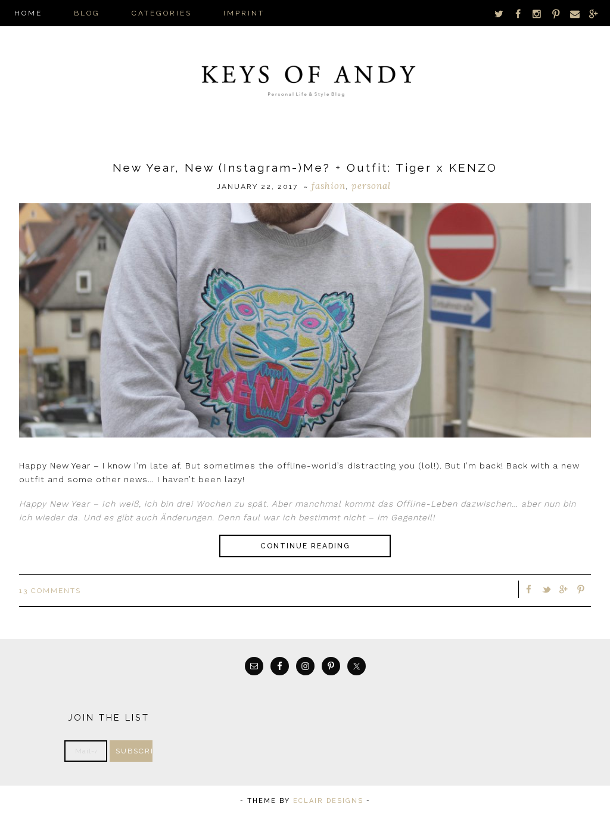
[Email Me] (575, 13)
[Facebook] (518, 13)
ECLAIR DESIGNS (328, 801)
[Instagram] (537, 13)
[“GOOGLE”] (593, 13)
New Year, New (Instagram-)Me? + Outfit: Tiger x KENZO (305, 167)
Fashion (329, 185)
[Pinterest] (556, 13)
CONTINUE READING (305, 546)
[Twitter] (499, 13)
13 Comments (50, 591)
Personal (371, 185)
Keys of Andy (305, 77)
